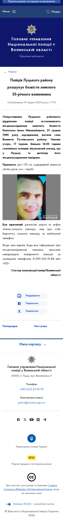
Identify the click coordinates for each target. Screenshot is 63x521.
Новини (12, 72)
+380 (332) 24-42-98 (31, 389)
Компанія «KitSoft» (22, 504)
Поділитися (32, 303)
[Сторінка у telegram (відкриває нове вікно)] (45, 420)
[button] (31, 345)
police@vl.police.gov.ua (31, 402)
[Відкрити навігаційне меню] (14, 11)
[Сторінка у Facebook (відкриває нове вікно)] (18, 420)
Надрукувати (33, 296)
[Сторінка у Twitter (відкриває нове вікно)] (25, 420)
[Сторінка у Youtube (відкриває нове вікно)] (32, 420)
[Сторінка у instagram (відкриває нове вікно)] (38, 420)
